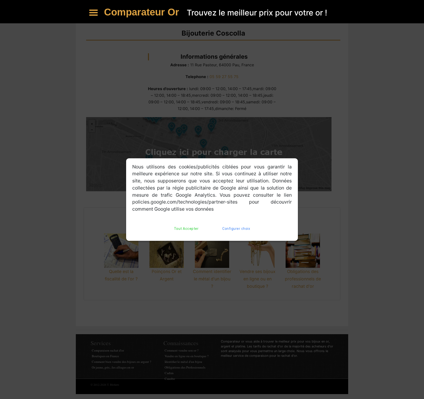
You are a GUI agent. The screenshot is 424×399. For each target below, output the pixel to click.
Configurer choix (236, 229)
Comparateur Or (143, 12)
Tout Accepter (186, 229)
